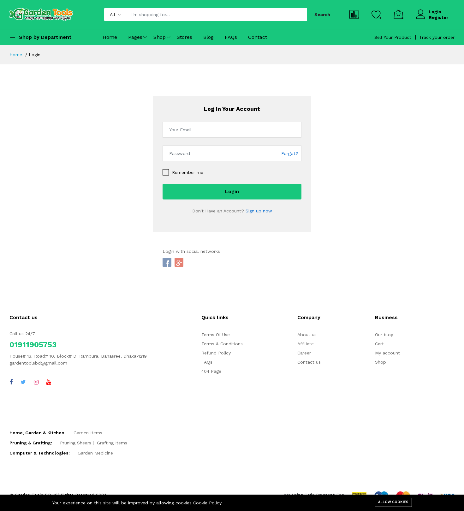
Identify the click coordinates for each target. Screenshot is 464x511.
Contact (257, 37)
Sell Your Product (392, 37)
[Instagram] (36, 382)
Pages (135, 37)
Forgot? (289, 153)
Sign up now (259, 210)
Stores (184, 37)
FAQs (231, 37)
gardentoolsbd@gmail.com (38, 362)
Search (322, 14)
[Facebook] (11, 382)
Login (435, 11)
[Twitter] (23, 382)
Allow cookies (393, 502)
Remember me (187, 172)
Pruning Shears (75, 442)
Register (438, 17)
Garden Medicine (95, 452)
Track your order (437, 37)
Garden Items (88, 432)
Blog (208, 37)
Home (110, 37)
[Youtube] (48, 382)
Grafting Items (112, 442)
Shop (159, 37)
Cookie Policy (207, 502)
